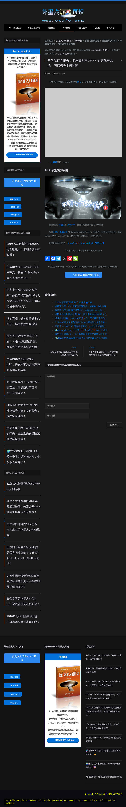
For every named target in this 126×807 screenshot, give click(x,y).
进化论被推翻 (44, 800)
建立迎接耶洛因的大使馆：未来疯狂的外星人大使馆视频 (23, 529)
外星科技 (51, 27)
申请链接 (10, 803)
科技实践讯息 (34, 27)
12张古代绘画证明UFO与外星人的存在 (73, 302)
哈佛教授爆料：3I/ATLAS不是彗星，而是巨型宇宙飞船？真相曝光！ (23, 387)
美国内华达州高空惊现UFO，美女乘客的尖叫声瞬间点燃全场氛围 (23, 364)
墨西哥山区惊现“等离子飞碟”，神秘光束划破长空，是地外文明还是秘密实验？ (23, 341)
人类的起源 (63, 53)
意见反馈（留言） (98, 800)
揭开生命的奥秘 (59, 800)
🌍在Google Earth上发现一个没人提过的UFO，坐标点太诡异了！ (23, 456)
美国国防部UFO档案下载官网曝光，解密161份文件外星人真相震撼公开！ (23, 272)
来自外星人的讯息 (100, 50)
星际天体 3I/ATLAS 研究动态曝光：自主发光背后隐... (80, 326)
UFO (62, 50)
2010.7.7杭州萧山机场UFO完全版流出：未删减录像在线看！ (23, 249)
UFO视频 (66, 27)
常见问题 (111, 27)
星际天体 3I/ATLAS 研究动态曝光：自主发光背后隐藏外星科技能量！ (23, 433)
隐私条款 (112, 800)
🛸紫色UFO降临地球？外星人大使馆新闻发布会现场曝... (82, 338)
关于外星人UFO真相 (15, 800)
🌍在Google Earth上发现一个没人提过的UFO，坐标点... (82, 330)
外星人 (52, 53)
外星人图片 (82, 27)
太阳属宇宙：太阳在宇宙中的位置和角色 (104, 776)
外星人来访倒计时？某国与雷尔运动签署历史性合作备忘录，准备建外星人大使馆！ (104, 711)
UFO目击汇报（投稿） (78, 800)
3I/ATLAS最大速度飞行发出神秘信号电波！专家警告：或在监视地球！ (23, 410)
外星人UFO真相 (63, 40)
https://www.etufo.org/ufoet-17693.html (85, 243)
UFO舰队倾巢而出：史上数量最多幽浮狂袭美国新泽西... (82, 334)
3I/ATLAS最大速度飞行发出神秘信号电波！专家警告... (81, 322)
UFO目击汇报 (15, 27)
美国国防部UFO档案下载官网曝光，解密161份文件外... (81, 306)
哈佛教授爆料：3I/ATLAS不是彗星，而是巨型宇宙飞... (81, 318)
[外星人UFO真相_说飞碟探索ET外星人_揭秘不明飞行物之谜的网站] (63, 14)
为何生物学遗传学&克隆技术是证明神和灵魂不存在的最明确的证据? (23, 581)
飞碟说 (97, 27)
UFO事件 (78, 40)
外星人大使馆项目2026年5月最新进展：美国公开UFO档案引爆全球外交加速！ (23, 506)
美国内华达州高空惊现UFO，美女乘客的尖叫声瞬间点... (82, 314)
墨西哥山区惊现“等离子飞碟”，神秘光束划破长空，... (80, 310)
